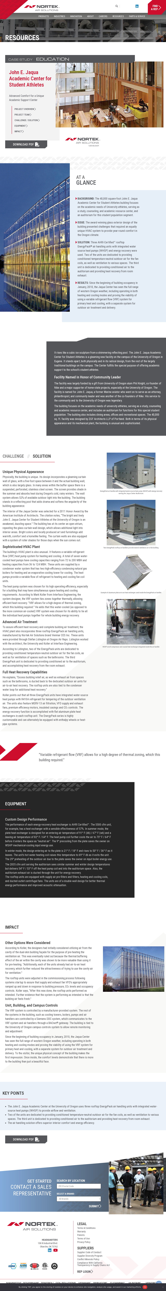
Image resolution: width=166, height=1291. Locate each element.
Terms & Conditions (86, 1228)
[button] (117, 6)
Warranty (81, 1231)
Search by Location (71, 1181)
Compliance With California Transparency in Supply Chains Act (93, 1263)
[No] (162, 1287)
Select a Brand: (66, 1193)
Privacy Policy (83, 1242)
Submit (94, 1206)
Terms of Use (83, 1238)
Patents (81, 1235)
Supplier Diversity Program (89, 1255)
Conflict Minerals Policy (88, 1259)
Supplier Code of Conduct (89, 1252)
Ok (145, 1287)
